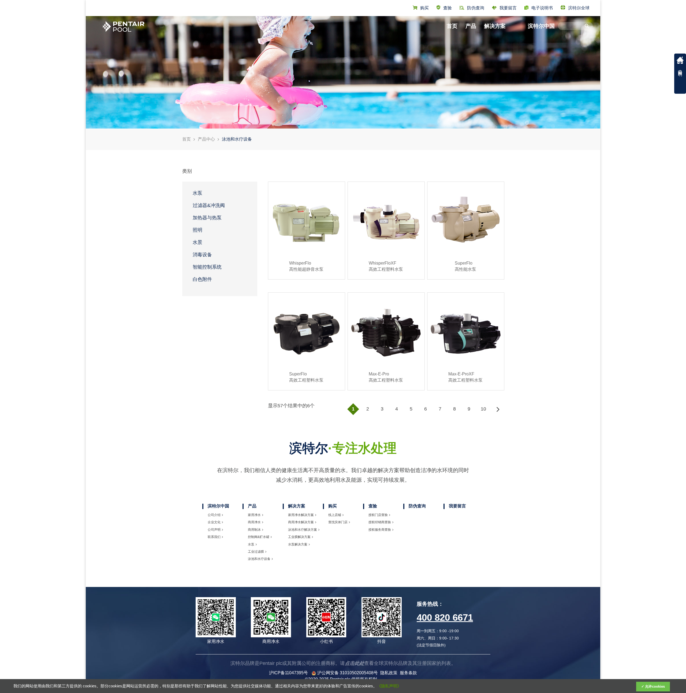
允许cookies (655, 686)
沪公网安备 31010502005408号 (347, 673)
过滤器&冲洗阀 (209, 205)
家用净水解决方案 (301, 515)
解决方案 (495, 26)
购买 (424, 8)
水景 (197, 242)
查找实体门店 (338, 522)
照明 (197, 230)
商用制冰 (254, 530)
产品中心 (206, 139)
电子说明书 (542, 8)
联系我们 (214, 537)
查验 (447, 8)
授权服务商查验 (379, 530)
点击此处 (354, 663)
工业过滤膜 (256, 551)
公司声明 (214, 530)
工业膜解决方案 (299, 537)
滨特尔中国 (541, 26)
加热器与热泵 (207, 217)
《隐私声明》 (389, 686)
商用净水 (254, 522)
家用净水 (254, 515)
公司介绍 (214, 515)
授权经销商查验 (379, 522)
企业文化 (214, 522)
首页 (452, 26)
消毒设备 (202, 254)
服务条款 (408, 673)
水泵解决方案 (297, 544)
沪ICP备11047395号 (288, 673)
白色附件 (202, 279)
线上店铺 (334, 515)
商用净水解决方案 (301, 522)
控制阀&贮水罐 (258, 537)
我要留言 (508, 8)
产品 (470, 26)
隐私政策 (388, 673)
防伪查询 (417, 506)
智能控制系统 (207, 267)
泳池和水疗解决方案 (302, 530)
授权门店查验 (378, 515)
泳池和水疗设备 (259, 559)
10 (483, 409)
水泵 (197, 193)
